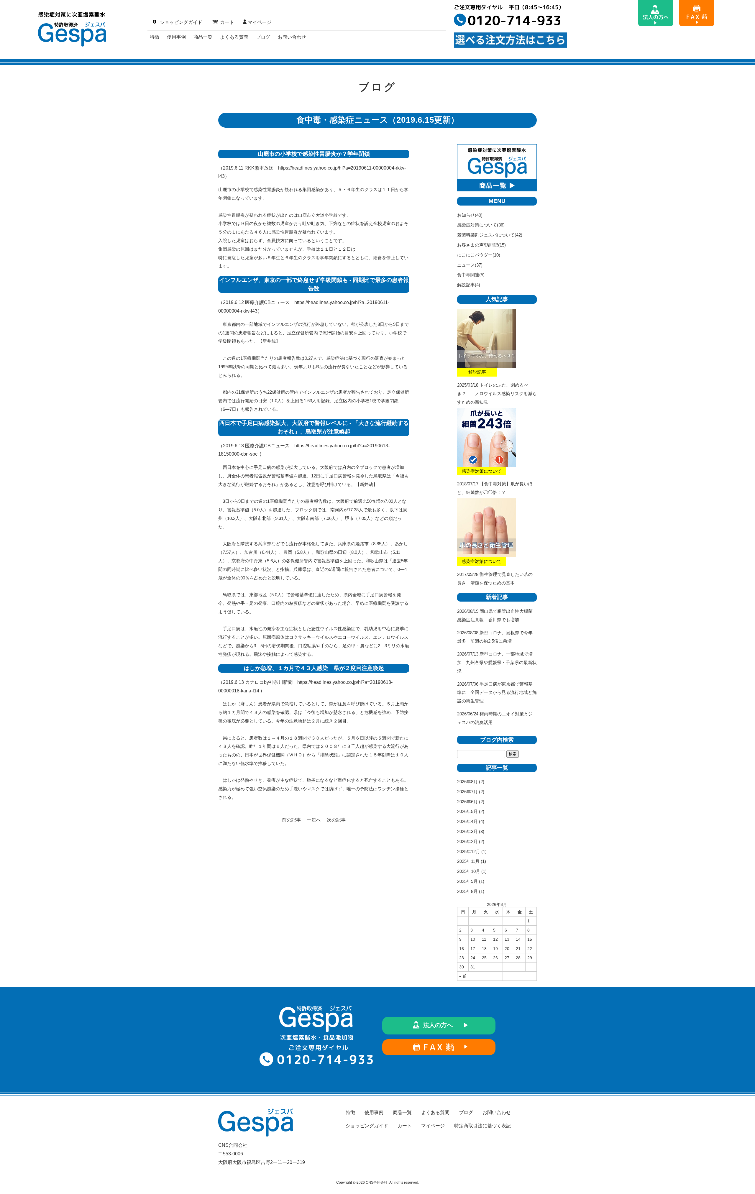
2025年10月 (468, 871)
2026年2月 (467, 841)
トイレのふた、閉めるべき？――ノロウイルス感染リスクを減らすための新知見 (497, 393)
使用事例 (176, 37)
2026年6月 (467, 801)
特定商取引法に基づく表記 (482, 1125)
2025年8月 (467, 891)
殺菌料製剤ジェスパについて (486, 234)
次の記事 (336, 819)
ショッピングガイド (181, 22)
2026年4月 (467, 821)
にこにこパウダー (475, 254)
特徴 (154, 37)
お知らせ (466, 215)
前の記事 (291, 819)
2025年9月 (467, 881)
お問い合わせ (292, 37)
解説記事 (466, 284)
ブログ (263, 37)
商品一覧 (202, 37)
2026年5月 (467, 811)
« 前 (463, 976)
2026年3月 (467, 831)
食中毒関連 (468, 274)
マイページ (259, 22)
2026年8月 (467, 781)
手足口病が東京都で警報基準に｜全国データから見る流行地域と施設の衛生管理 (497, 692)
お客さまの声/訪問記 (477, 244)
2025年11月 (468, 861)
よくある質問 (234, 37)
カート (227, 22)
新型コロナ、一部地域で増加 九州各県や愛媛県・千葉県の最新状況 (497, 662)
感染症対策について (477, 224)
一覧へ (314, 819)
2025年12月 (468, 851)
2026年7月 (467, 791)
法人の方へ (438, 1025)
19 (495, 948)
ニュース (466, 264)
